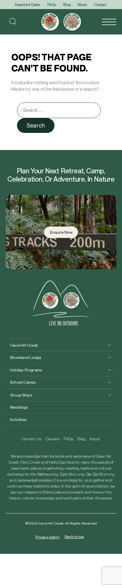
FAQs (51, 5)
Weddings (19, 407)
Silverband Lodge (25, 357)
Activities (18, 419)
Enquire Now (61, 232)
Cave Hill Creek (24, 345)
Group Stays (21, 395)
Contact (100, 5)
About (82, 5)
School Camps (23, 382)
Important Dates (28, 5)
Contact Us (32, 439)
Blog (67, 5)
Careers (53, 439)
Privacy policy (47, 537)
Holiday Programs (26, 370)
